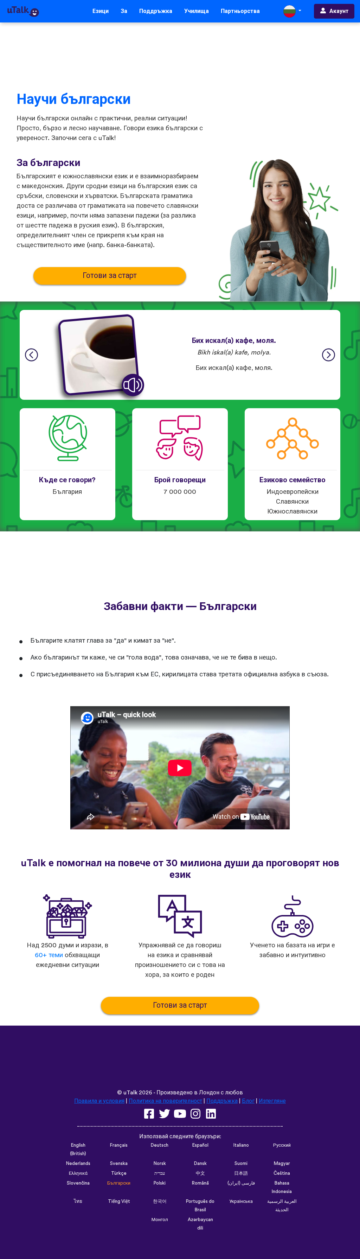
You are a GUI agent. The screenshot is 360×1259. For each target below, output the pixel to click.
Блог (248, 1101)
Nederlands (78, 1163)
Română (200, 1183)
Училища (196, 11)
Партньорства (240, 11)
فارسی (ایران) (241, 1183)
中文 (200, 1173)
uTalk (130, 1092)
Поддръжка (155, 11)
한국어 (160, 1201)
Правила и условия (99, 1101)
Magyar (282, 1163)
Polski (160, 1183)
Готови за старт (110, 275)
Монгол (160, 1219)
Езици (100, 11)
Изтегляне (272, 1101)
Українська (241, 1201)
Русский (282, 1145)
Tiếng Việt (119, 1201)
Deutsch (159, 1145)
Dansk (200, 1163)
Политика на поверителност (165, 1101)
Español (200, 1145)
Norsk (160, 1163)
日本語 (241, 1173)
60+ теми (49, 955)
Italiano (241, 1145)
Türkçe (119, 1173)
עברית (159, 1173)
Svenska (119, 1163)
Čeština (282, 1173)
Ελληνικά (78, 1173)
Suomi (241, 1163)
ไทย (78, 1201)
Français (119, 1145)
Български (118, 1183)
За (124, 11)
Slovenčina (78, 1183)
